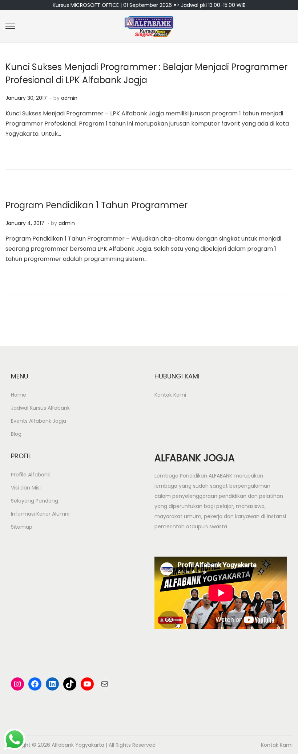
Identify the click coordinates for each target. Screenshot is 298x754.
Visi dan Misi (26, 487)
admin (69, 98)
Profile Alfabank (30, 474)
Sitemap (21, 526)
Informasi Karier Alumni (40, 513)
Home (18, 394)
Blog (16, 434)
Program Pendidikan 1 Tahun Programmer (96, 205)
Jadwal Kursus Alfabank (40, 407)
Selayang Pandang (34, 500)
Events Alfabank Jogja (38, 421)
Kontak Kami (170, 394)
